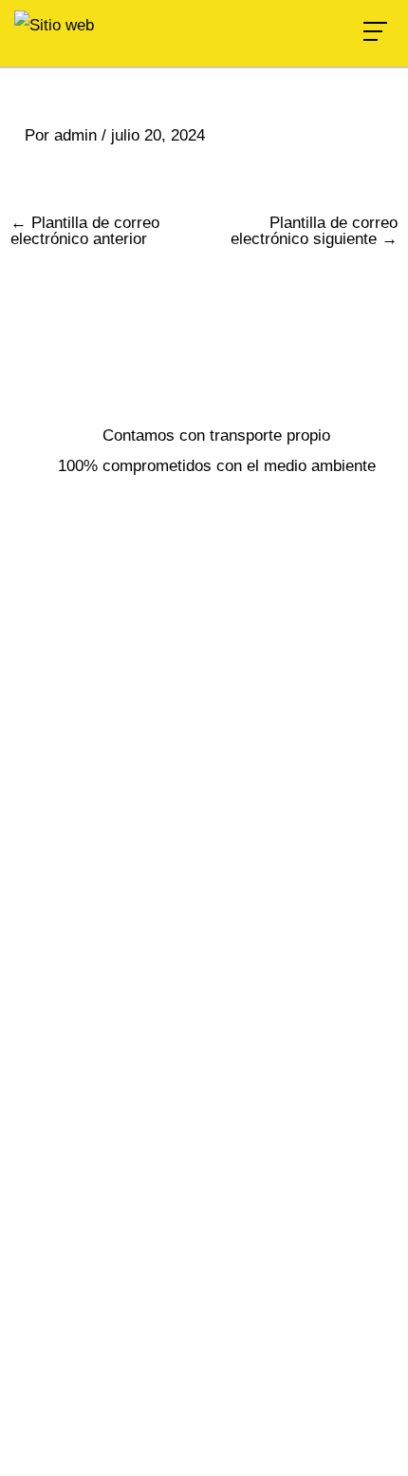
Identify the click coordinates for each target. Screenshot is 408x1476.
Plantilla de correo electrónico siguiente (314, 231)
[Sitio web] (54, 24)
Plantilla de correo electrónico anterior (84, 231)
